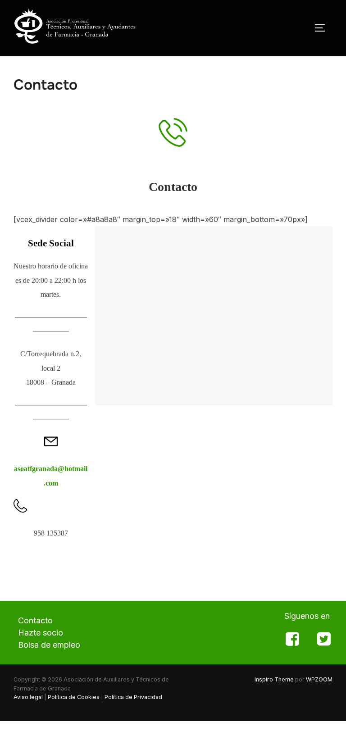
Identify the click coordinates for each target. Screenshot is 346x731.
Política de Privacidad (133, 697)
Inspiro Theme (274, 679)
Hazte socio (40, 632)
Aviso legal (28, 697)
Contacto (35, 620)
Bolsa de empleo (49, 644)
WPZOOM (319, 679)
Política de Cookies (74, 697)
